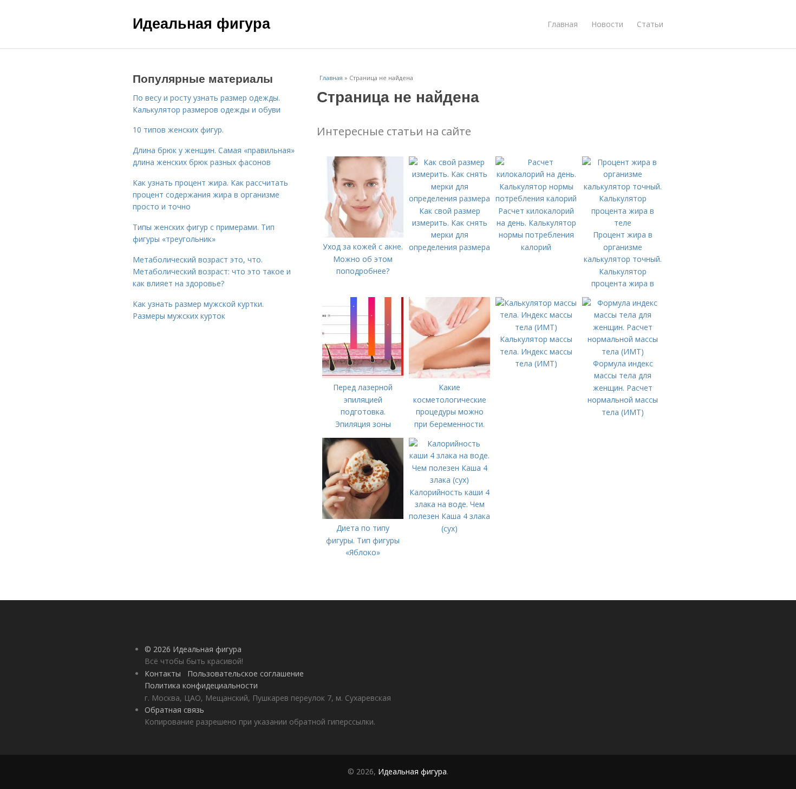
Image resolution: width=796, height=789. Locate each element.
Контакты (163, 673)
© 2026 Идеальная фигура (193, 649)
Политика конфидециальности (201, 685)
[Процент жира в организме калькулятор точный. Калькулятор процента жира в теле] (622, 223)
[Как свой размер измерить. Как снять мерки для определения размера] (449, 198)
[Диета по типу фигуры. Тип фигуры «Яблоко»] (362, 516)
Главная (562, 24)
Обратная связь (174, 710)
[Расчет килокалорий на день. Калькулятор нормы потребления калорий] (536, 198)
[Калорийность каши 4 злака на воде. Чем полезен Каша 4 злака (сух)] (449, 480)
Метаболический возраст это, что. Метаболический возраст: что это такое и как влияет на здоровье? (212, 271)
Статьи (650, 24)
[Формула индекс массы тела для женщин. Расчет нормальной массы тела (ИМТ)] (622, 351)
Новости (607, 24)
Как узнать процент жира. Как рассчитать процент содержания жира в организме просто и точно (210, 194)
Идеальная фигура (201, 22)
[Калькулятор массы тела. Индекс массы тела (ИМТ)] (536, 327)
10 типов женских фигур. (178, 129)
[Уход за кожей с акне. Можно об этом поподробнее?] (362, 234)
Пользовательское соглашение (245, 673)
